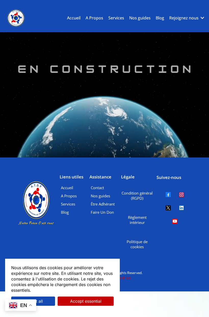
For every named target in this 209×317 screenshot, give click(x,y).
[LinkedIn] (181, 207)
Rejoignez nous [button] (184, 18)
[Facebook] (168, 194)
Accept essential (85, 301)
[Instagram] (181, 194)
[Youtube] (174, 221)
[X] (168, 207)
